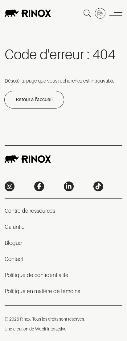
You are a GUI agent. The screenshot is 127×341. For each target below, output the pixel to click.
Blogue (13, 243)
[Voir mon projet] (100, 13)
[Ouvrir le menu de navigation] (115, 13)
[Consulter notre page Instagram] (9, 186)
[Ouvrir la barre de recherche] (87, 13)
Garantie (15, 227)
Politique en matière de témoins (42, 291)
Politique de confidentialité (36, 275)
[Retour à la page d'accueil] (28, 13)
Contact (14, 259)
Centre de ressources (30, 211)
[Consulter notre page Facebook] (39, 186)
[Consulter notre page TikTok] (98, 186)
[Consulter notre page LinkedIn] (69, 186)
